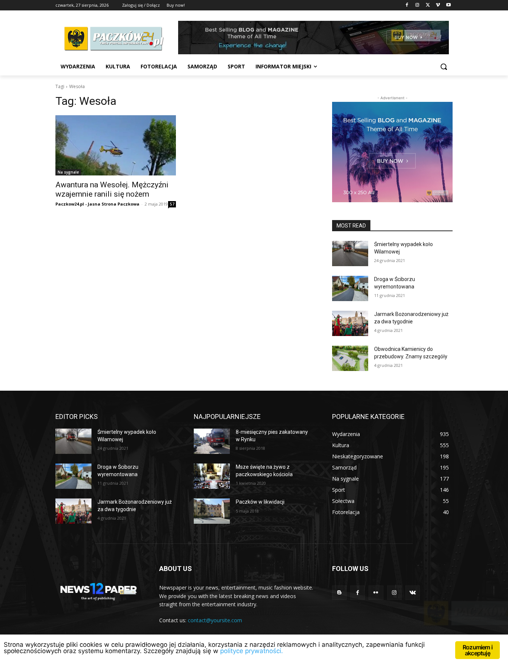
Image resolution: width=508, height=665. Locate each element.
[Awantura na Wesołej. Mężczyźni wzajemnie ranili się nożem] (115, 145)
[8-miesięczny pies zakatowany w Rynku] (212, 441)
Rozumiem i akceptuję (477, 650)
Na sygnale (68, 172)
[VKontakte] (412, 592)
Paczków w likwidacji (260, 502)
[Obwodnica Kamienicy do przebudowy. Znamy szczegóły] (350, 358)
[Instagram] (417, 5)
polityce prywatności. (251, 651)
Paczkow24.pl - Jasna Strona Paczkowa (97, 204)
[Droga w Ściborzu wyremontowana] (350, 288)
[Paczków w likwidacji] (212, 511)
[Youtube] (448, 5)
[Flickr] (376, 592)
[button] (444, 66)
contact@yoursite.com (215, 620)
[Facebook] (407, 5)
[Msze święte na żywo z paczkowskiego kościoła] (212, 476)
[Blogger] (339, 592)
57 (172, 204)
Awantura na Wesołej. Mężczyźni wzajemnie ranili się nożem (111, 189)
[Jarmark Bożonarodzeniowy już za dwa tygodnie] (350, 323)
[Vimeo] (438, 5)
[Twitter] (428, 5)
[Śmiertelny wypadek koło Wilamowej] (350, 253)
